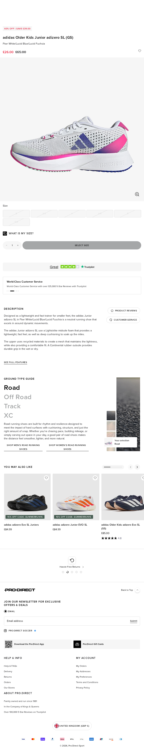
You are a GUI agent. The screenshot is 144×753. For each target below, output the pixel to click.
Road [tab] (12, 387)
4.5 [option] (105, 214)
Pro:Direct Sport (76, 745)
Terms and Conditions (87, 682)
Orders (7, 682)
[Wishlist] (139, 50)
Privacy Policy (83, 687)
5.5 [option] (22, 222)
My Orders (81, 666)
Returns (8, 677)
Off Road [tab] (18, 397)
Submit (133, 621)
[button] (131, 467)
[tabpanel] (72, 621)
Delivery (8, 671)
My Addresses (83, 671)
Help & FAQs (10, 666)
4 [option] (78, 214)
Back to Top (127, 590)
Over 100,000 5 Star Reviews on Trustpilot (25, 712)
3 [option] (23, 214)
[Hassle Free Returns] (72, 562)
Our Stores (9, 687)
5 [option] (134, 214)
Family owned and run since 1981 (20, 701)
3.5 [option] (50, 214)
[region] (72, 129)
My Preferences (84, 677)
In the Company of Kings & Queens (21, 706)
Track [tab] (12, 406)
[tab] (9, 611)
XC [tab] (8, 415)
